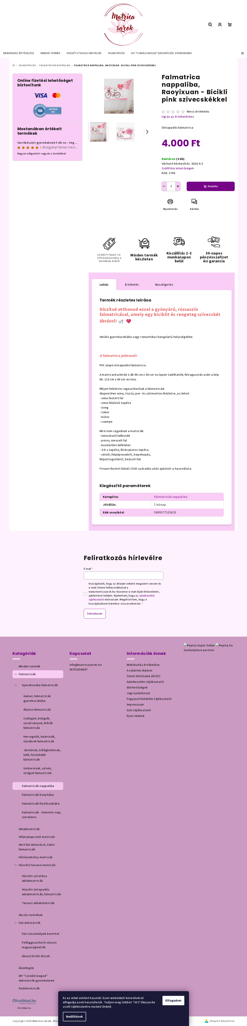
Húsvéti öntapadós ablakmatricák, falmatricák (41, 891)
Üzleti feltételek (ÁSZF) (144, 676)
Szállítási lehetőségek (178, 168)
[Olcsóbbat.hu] (24, 1001)
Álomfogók (26, 968)
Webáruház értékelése (143, 665)
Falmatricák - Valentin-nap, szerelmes (42, 814)
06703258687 (78, 669)
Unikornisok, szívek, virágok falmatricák (37, 770)
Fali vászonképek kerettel (40, 934)
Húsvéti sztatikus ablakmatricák (34, 878)
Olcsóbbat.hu (24, 1008)
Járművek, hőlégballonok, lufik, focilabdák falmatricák (42, 755)
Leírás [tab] (104, 284)
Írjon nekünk (136, 716)
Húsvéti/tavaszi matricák (37, 865)
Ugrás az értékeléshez (178, 117)
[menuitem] (18, 53)
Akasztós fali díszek (36, 956)
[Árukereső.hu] (47, 110)
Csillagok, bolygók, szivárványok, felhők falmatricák (38, 723)
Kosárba (213, 186)
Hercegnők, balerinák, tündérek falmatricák (39, 739)
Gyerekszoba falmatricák (40, 685)
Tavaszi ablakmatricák (38, 903)
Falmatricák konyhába (38, 795)
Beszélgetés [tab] (164, 284)
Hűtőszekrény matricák (36, 857)
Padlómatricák (29, 988)
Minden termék (29, 666)
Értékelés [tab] (132, 284)
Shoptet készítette (222, 1021)
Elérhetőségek (137, 687)
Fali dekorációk (30, 923)
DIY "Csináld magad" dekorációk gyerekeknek (36, 978)
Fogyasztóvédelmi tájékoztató (149, 699)
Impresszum (135, 704)
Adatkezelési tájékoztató (145, 682)
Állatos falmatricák (37, 709)
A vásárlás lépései (139, 670)
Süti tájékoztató (139, 710)
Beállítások (74, 1016)
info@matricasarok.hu (86, 665)
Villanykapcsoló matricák (37, 837)
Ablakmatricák (29, 829)
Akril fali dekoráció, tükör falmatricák (37, 847)
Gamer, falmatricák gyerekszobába (37, 698)
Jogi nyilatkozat (138, 693)
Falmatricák (27, 674)
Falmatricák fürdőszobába (41, 803)
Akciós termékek (31, 915)
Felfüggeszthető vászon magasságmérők (39, 944)
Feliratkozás (94, 614)
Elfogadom (173, 1000)
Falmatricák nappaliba (170, 497)
